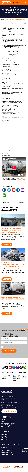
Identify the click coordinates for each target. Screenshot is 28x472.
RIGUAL (2, 19)
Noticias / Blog (6, 426)
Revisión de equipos (7, 452)
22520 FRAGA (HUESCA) (8, 398)
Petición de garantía (7, 454)
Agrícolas (4, 434)
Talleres (4, 447)
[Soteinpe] (15, 2)
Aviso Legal (20, 469)
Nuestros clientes (7, 421)
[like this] (24, 24)
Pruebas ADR (6, 451)
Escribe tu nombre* (14, 338)
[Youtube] (13, 190)
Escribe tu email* (14, 342)
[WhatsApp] (4, 195)
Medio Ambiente (6, 438)
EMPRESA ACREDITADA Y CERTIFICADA (14, 372)
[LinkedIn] (18, 190)
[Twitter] (9, 190)
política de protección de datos (15, 347)
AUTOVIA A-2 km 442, (8, 396)
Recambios (5, 449)
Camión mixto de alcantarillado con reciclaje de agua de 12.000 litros (13, 264)
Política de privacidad (18, 467)
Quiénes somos (6, 419)
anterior (6, 202)
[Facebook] (4, 190)
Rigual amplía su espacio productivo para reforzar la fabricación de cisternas (13, 230)
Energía (4, 436)
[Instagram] (22, 190)
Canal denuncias (5, 467)
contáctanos (9, 411)
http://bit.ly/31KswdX (20, 179)
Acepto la (13, 347)
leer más (7, 245)
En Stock (4, 439)
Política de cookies (9, 469)
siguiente (22, 202)
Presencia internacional (8, 423)
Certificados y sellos (7, 425)
